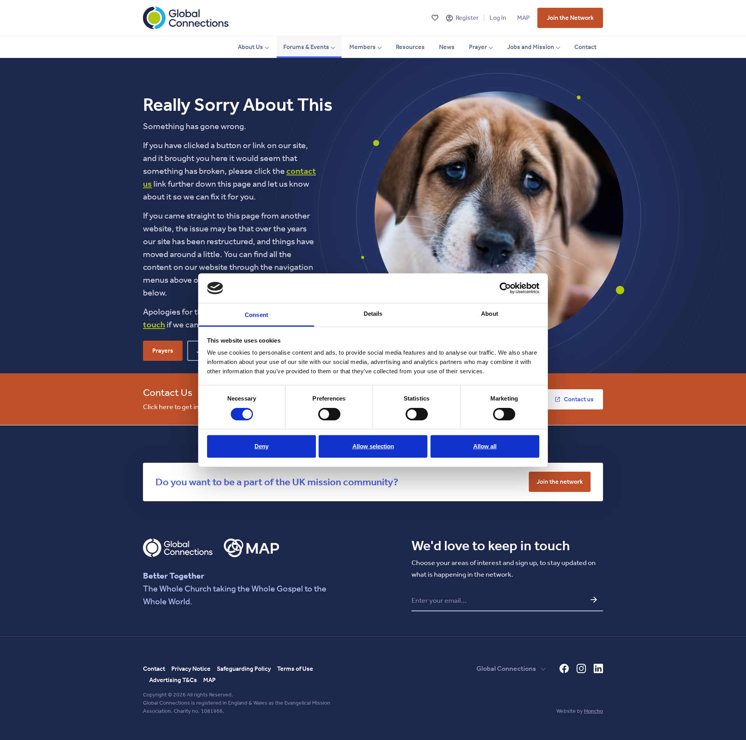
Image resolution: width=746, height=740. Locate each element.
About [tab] (489, 313)
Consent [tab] (256, 314)
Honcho (593, 711)
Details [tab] (373, 313)
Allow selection (373, 446)
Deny (261, 446)
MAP (523, 17)
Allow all (485, 446)
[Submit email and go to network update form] (594, 600)
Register (467, 17)
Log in (498, 17)
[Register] (449, 18)
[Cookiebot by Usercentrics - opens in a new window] (505, 288)
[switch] (329, 414)
